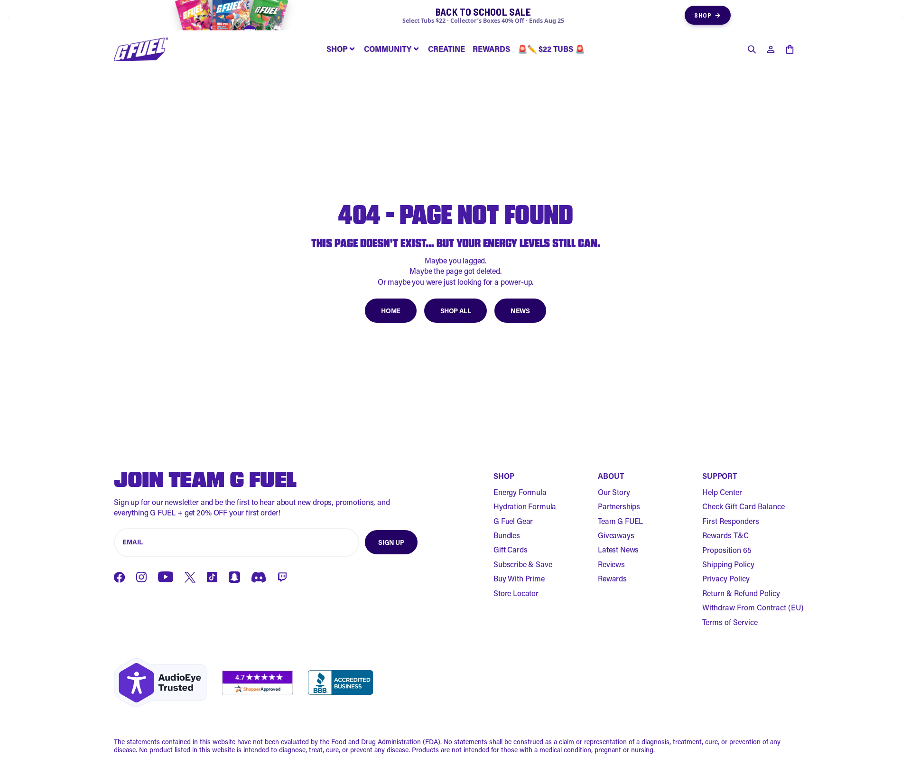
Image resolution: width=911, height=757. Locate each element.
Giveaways (616, 535)
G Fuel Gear (513, 521)
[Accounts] (771, 49)
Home (390, 310)
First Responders (730, 521)
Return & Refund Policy (741, 593)
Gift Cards (510, 549)
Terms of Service (730, 622)
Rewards (612, 578)
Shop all (455, 310)
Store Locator (516, 593)
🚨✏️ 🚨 (551, 49)
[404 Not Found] (141, 49)
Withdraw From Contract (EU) (753, 607)
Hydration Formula (524, 506)
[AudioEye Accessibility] (160, 683)
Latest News (618, 549)
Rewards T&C (725, 535)
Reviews (611, 564)
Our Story (614, 492)
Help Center (722, 492)
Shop (707, 15)
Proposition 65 (727, 550)
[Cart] (790, 49)
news (520, 310)
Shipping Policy (728, 564)
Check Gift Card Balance (743, 506)
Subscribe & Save (522, 564)
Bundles (506, 535)
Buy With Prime (519, 578)
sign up (391, 542)
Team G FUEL (620, 521)
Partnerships (619, 506)
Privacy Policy (726, 578)
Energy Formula (520, 492)
